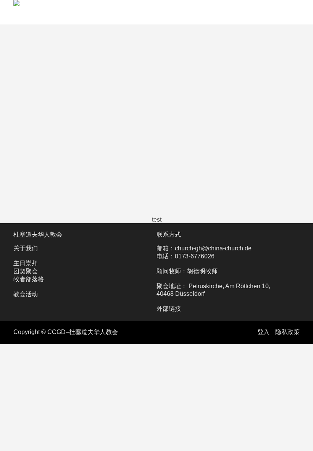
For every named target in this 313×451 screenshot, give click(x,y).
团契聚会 (25, 271)
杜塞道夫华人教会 (37, 234)
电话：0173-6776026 (185, 256)
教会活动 (25, 294)
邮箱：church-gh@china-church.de (204, 248)
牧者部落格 (28, 279)
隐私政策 (287, 332)
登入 (263, 332)
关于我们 (25, 248)
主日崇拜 (25, 263)
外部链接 (168, 308)
